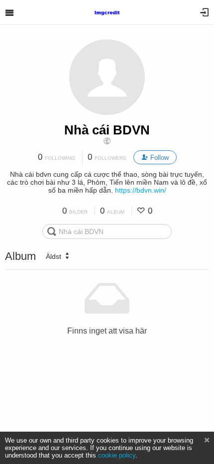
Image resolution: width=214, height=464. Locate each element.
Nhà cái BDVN (107, 129)
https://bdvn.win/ (140, 190)
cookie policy (116, 455)
